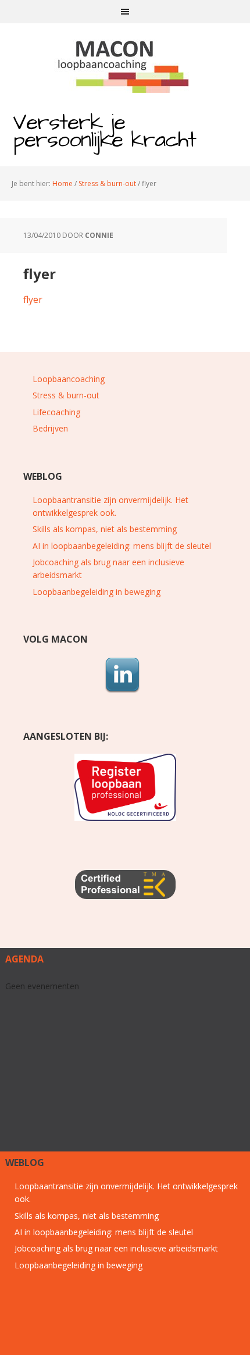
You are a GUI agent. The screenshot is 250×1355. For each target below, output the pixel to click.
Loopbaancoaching (69, 378)
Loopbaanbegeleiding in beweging (96, 591)
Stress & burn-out (66, 395)
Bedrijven (50, 428)
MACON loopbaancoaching (125, 64)
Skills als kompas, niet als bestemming (105, 528)
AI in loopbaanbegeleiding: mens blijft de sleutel (122, 545)
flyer (32, 299)
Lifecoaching (56, 412)
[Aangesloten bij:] (125, 787)
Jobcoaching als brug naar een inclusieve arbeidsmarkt (116, 1248)
